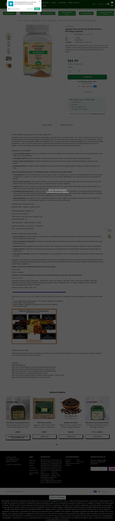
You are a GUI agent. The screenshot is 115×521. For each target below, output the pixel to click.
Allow (37, 9)
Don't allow (30, 9)
